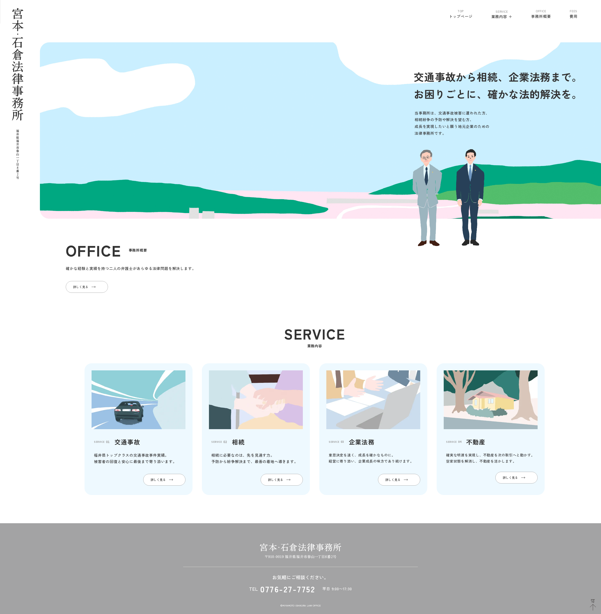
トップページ (461, 16)
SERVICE (502, 11)
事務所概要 (541, 16)
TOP (461, 11)
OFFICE (541, 11)
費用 (574, 16)
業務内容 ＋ (501, 16)
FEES (573, 11)
